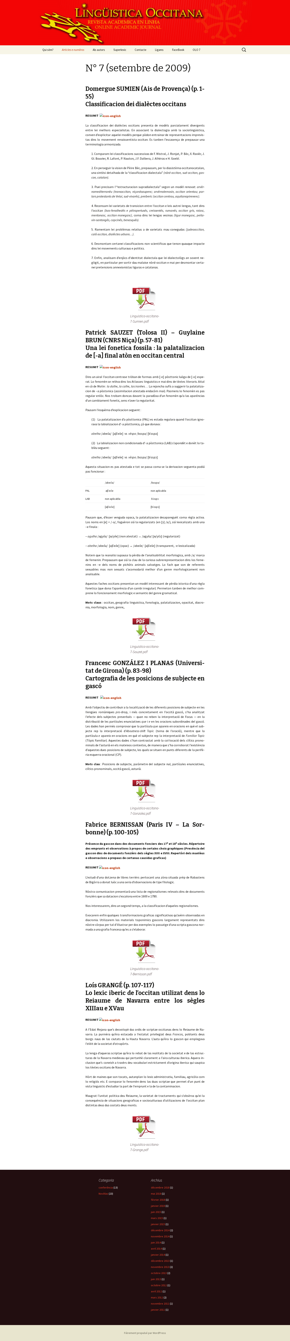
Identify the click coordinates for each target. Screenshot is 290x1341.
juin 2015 (156, 1212)
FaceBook (178, 50)
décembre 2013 (160, 1261)
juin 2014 (156, 1242)
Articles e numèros (73, 50)
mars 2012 (157, 1297)
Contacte (140, 50)
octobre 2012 (159, 1285)
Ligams (159, 50)
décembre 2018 (160, 1187)
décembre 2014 (160, 1230)
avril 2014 (156, 1248)
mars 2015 (157, 1218)
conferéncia (106, 1187)
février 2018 (158, 1199)
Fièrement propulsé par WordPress (145, 1333)
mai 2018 (156, 1193)
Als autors (99, 50)
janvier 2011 (158, 1309)
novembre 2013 (160, 1267)
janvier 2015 (158, 1224)
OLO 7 (196, 50)
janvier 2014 (158, 1254)
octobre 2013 (159, 1273)
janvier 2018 (158, 1206)
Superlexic (119, 50)
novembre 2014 (160, 1236)
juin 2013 (156, 1279)
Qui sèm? (47, 50)
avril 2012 (156, 1291)
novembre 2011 (160, 1303)
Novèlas (103, 1193)
